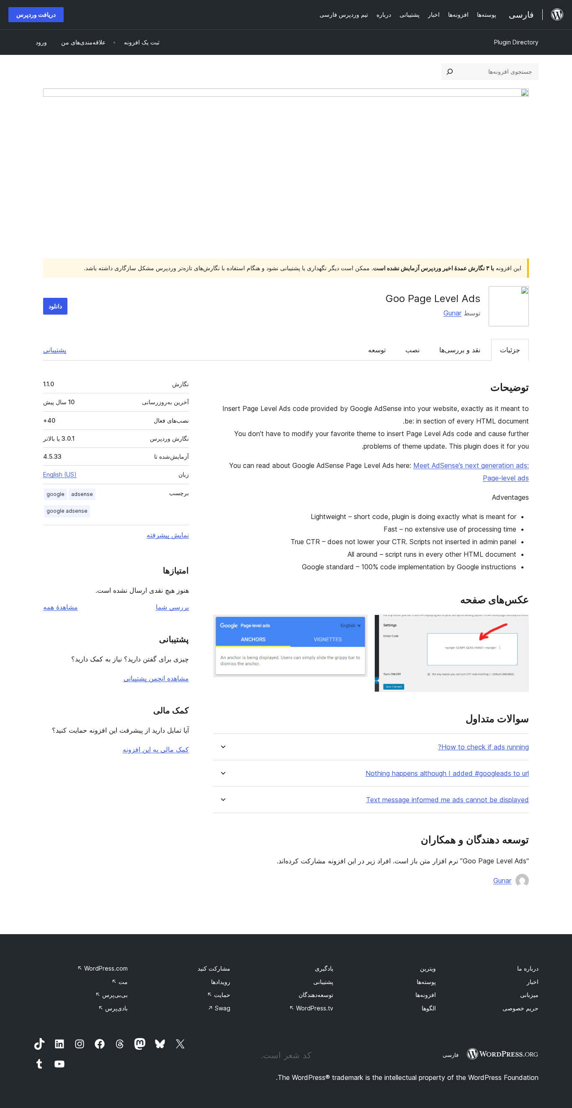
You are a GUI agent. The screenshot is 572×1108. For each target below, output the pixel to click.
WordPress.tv (311, 1008)
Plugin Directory (516, 42)
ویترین (428, 968)
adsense (82, 494)
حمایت (218, 994)
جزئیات (510, 350)
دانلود (55, 306)
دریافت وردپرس (36, 14)
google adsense (67, 511)
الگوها (429, 1008)
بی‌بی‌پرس (111, 994)
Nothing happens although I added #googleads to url (447, 773)
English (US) (60, 474)
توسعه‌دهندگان (316, 994)
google (55, 494)
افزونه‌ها (425, 994)
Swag (219, 1008)
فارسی (451, 1054)
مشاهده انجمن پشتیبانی (156, 678)
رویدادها (220, 981)
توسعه (377, 350)
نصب (412, 350)
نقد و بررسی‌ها (459, 350)
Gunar (452, 313)
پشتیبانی (54, 350)
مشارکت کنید (214, 968)
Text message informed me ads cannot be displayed (447, 800)
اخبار (533, 981)
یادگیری (324, 968)
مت (119, 981)
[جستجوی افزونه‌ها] (449, 71)
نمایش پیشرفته (168, 535)
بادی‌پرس (113, 1008)
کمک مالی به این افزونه (156, 749)
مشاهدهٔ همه (60, 607)
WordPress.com (102, 968)
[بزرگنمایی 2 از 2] (356, 626)
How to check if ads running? (483, 747)
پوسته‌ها (426, 981)
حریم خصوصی (520, 1008)
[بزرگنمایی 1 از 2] (517, 626)
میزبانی (529, 994)
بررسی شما (172, 607)
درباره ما (528, 968)
